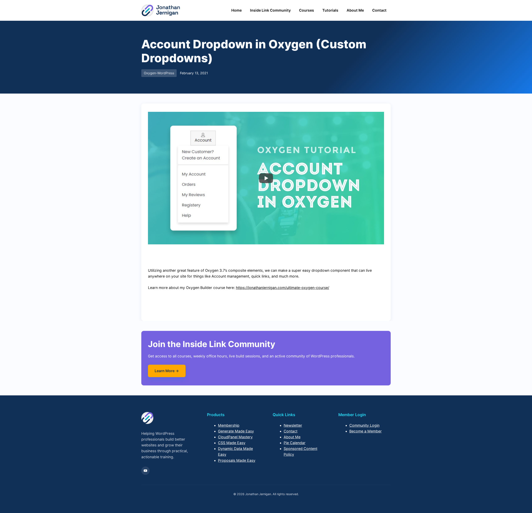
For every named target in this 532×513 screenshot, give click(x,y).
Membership (228, 425)
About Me (355, 10)
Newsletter (293, 425)
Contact (379, 10)
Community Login (364, 425)
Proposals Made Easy (236, 460)
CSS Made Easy (231, 443)
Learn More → (167, 371)
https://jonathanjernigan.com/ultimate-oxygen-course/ (282, 287)
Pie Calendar (294, 443)
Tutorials (330, 10)
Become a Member (365, 431)
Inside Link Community (270, 10)
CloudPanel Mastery (235, 437)
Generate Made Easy (236, 431)
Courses (306, 10)
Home (236, 10)
